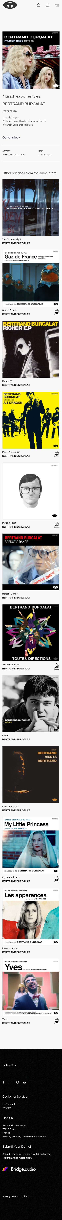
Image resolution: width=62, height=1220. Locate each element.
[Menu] (57, 5)
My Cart (6, 1108)
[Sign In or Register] (38, 5)
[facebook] (4, 1082)
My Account (8, 1104)
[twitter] (11, 1082)
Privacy (6, 1196)
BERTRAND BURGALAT (14, 155)
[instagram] (18, 1082)
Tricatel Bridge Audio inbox (16, 1158)
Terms (15, 1196)
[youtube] (24, 1084)
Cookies (24, 1196)
